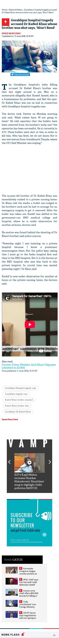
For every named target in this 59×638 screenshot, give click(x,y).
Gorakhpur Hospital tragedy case (20, 388)
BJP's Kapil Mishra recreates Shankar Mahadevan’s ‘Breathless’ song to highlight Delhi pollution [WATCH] (29, 481)
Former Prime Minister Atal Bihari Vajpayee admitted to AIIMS (29, 366)
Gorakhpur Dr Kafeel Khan (18, 411)
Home (4, 9)
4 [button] (34, 495)
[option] (29, 471)
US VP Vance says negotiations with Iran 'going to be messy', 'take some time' (27, 617)
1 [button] (20, 495)
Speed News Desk (11, 33)
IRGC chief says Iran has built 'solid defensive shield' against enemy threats (28, 584)
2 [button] (24, 495)
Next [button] (50, 460)
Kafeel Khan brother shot (17, 405)
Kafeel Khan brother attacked (19, 400)
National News (15, 9)
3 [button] (29, 495)
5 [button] (38, 495)
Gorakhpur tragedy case (16, 394)
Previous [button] (9, 460)
